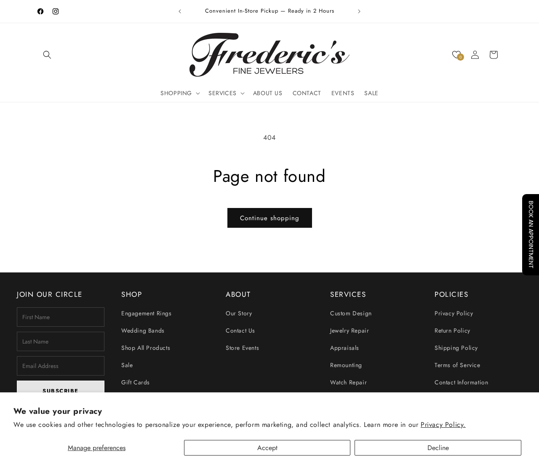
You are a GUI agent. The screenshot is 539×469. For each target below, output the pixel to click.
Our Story (239, 313)
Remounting (346, 365)
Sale (127, 365)
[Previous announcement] (180, 11)
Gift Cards (135, 382)
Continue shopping (269, 218)
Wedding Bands (143, 330)
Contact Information (461, 382)
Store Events (242, 348)
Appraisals (344, 348)
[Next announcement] (359, 11)
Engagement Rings (146, 313)
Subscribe (61, 391)
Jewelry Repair (349, 330)
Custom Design (351, 313)
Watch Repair (348, 382)
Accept (267, 448)
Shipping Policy (456, 348)
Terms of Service (457, 365)
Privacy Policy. (443, 424)
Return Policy (452, 330)
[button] (47, 54)
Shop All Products (145, 348)
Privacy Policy (454, 313)
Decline (438, 448)
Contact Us (240, 330)
